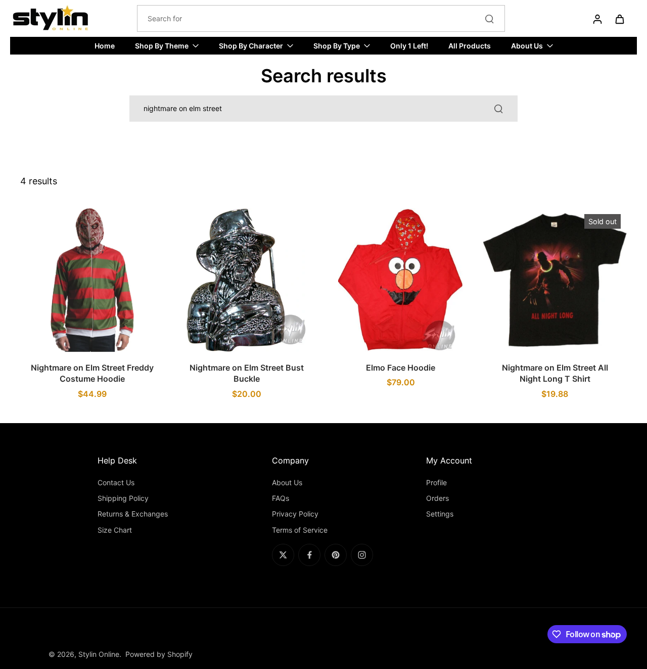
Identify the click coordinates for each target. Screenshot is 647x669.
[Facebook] (309, 555)
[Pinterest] (336, 555)
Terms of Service (300, 530)
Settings (439, 513)
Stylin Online (98, 654)
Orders (437, 498)
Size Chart (115, 530)
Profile (436, 482)
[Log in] (597, 19)
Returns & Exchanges (133, 513)
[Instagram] (362, 555)
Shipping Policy (123, 498)
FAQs (280, 498)
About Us (287, 482)
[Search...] (489, 19)
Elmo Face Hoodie (400, 368)
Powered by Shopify (159, 654)
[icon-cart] (619, 19)
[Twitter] (283, 555)
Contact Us (116, 482)
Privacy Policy (295, 513)
